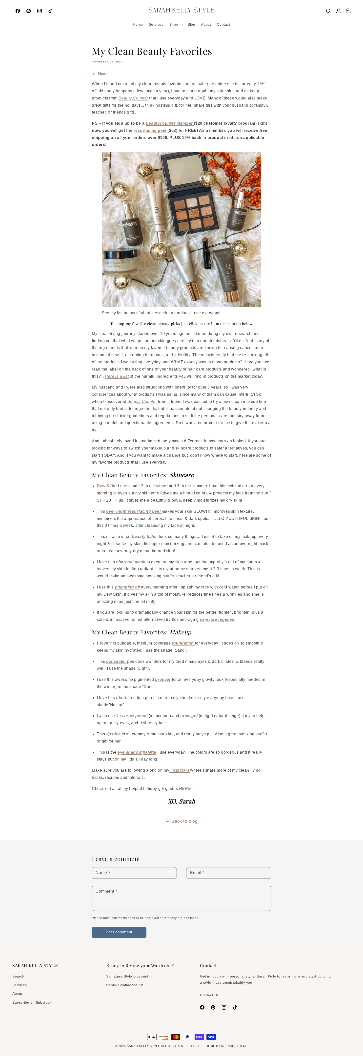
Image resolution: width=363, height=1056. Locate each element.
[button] (175, 24)
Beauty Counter (133, 98)
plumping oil (127, 587)
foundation (183, 643)
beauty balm (144, 536)
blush (121, 698)
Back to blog (184, 821)
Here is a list (117, 376)
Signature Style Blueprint (127, 976)
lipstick (113, 734)
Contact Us (209, 995)
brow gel (189, 716)
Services (19, 985)
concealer (116, 661)
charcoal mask (130, 562)
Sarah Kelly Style (143, 1046)
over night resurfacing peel (134, 511)
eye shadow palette (137, 752)
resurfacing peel (150, 130)
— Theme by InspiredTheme (223, 1046)
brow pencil (136, 716)
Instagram (179, 770)
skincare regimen (217, 619)
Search (18, 976)
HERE (185, 788)
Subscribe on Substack (31, 1002)
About (17, 994)
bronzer (163, 679)
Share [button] (103, 74)
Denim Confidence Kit (124, 985)
